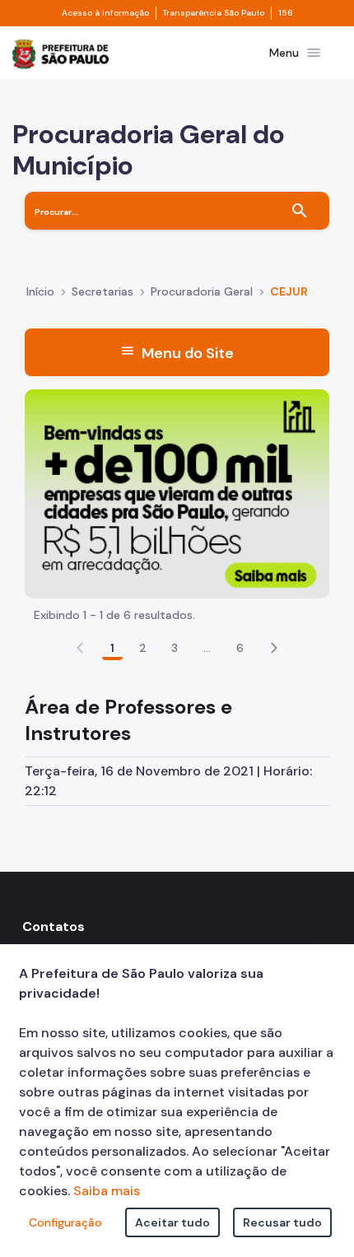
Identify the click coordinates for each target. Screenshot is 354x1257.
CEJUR (289, 291)
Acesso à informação (105, 13)
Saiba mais (106, 1190)
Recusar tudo (282, 1222)
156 (285, 13)
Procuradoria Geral (202, 291)
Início (40, 291)
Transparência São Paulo (213, 13)
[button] (274, 648)
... (207, 647)
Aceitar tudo (172, 1222)
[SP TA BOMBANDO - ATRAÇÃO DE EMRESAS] (177, 492)
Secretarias (102, 291)
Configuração (65, 1222)
